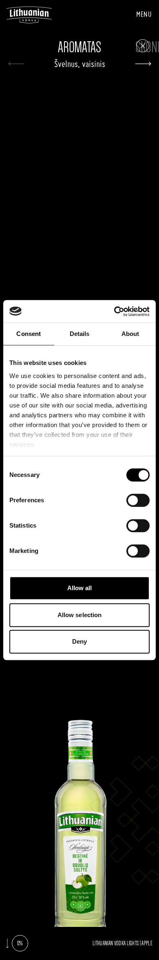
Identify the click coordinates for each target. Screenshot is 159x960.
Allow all (79, 587)
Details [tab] (80, 333)
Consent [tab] (28, 333)
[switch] (138, 500)
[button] (142, 64)
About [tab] (130, 333)
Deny (79, 641)
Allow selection (79, 614)
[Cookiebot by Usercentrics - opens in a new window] (114, 311)
